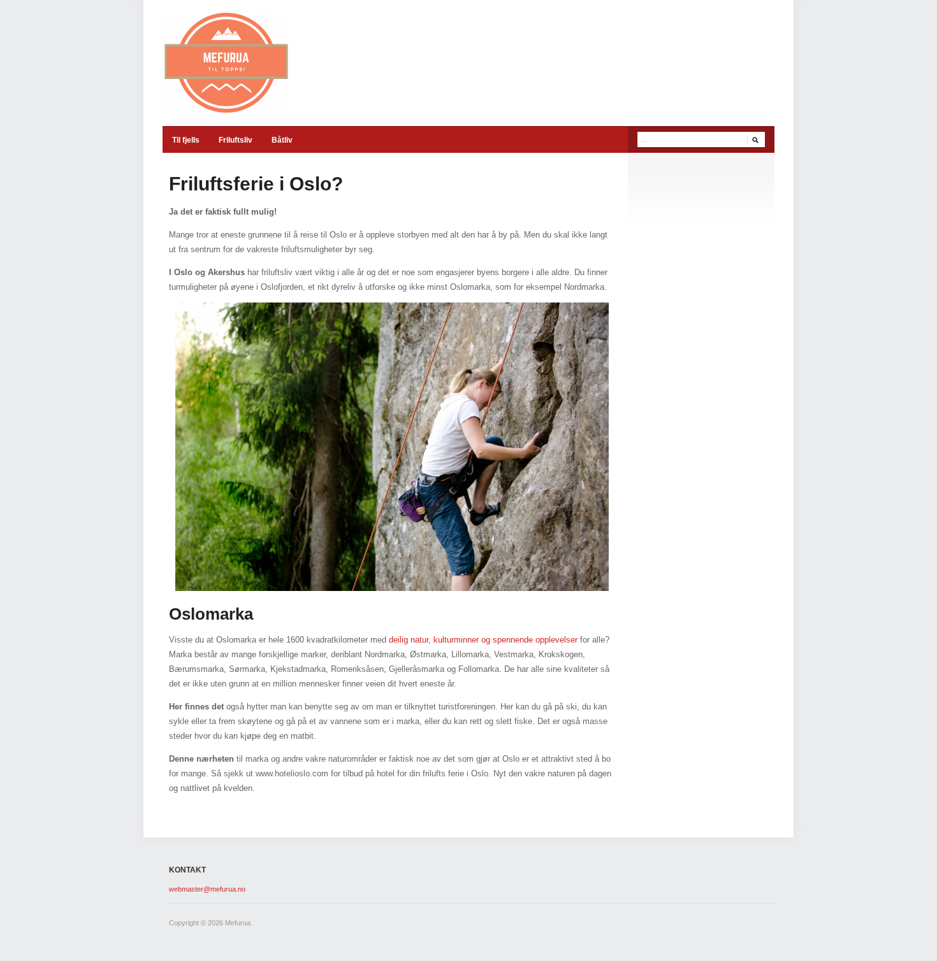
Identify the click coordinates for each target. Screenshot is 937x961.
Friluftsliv (235, 140)
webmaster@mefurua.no (207, 889)
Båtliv (282, 140)
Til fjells (186, 140)
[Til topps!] (226, 62)
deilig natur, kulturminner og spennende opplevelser (483, 639)
